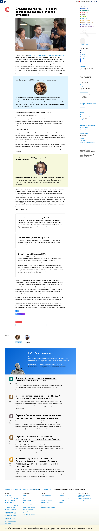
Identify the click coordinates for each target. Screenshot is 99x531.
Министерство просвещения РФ (84, 498)
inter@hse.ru (82, 119)
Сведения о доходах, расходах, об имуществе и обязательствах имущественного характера (11, 512)
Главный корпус (83, 66)
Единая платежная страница (10, 521)
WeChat (83, 56)
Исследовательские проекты (47, 497)
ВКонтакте (84, 50)
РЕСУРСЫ (61, 493)
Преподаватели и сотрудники (10, 500)
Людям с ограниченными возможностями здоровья (10, 519)
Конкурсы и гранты (45, 505)
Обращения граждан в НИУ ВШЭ (11, 505)
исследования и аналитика (40, 324)
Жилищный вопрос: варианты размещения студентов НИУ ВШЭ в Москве (36, 379)
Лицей (24, 495)
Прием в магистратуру (27, 504)
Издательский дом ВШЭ (64, 497)
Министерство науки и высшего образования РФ (84, 496)
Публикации (61, 505)
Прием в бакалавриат (27, 500)
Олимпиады (25, 498)
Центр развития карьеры (28, 509)
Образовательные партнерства (29, 512)
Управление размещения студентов (87, 109)
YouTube (83, 52)
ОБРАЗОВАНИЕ (26, 493)
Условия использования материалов (87, 142)
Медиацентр (61, 502)
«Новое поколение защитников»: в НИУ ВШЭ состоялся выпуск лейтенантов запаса (37, 397)
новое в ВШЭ (25, 324)
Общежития (82, 106)
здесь (75, 527)
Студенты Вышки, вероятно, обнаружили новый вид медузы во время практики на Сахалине (38, 416)
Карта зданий (83, 129)
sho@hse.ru (82, 112)
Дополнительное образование (29, 507)
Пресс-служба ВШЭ (84, 133)
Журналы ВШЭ (62, 504)
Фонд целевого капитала (10, 507)
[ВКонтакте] (16, 311)
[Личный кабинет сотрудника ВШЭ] (94, 1)
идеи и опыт (18, 324)
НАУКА (43, 493)
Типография (61, 500)
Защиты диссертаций (45, 502)
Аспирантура (25, 505)
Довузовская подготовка (28, 497)
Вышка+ (24, 502)
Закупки (6, 504)
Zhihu (83, 60)
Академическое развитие (46, 504)
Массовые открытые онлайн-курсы (85, 500)
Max (82, 62)
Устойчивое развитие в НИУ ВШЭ (11, 498)
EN (88, 1)
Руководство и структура (9, 497)
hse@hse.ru (82, 89)
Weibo (83, 58)
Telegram (84, 54)
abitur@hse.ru (83, 99)
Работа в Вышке (8, 523)
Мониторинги (44, 498)
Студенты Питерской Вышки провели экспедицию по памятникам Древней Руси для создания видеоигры (37, 439)
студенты (31, 324)
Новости (37, 489)
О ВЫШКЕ (7, 493)
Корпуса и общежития (9, 502)
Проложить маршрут (84, 131)
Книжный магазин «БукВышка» (65, 498)
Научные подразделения (46, 495)
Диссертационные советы (46, 500)
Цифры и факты (8, 495)
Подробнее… (30, 370)
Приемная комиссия (84, 91)
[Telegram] (18, 311)
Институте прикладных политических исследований (46, 55)
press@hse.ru (83, 138)
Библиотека (61, 495)
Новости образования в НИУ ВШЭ (46, 489)
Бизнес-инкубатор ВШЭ (27, 511)
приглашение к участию (52, 324)
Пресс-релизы (83, 140)
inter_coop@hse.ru (84, 127)
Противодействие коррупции (10, 509)
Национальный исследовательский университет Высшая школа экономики (19, 489)
